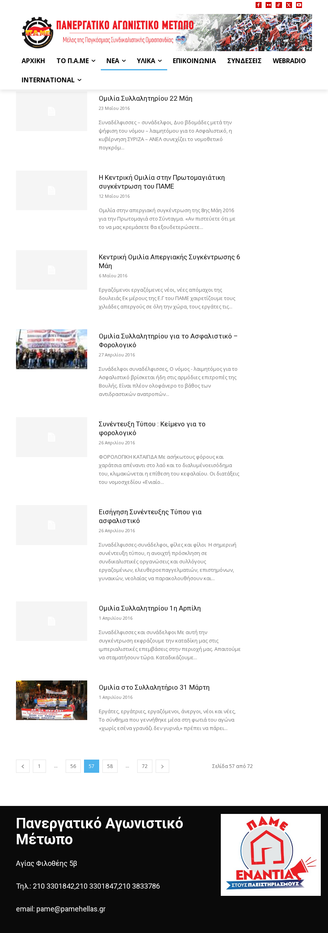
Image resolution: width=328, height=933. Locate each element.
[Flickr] (269, 5)
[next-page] (162, 766)
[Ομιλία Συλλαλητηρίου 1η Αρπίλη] (51, 621)
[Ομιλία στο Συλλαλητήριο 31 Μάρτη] (51, 700)
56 (73, 766)
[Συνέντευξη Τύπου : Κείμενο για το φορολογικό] (51, 437)
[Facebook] (259, 5)
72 (145, 766)
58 (110, 766)
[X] (289, 5)
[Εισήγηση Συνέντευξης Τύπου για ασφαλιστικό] (51, 525)
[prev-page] (23, 766)
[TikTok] (279, 5)
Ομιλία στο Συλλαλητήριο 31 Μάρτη (154, 687)
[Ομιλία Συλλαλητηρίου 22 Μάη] (51, 111)
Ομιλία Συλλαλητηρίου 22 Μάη (145, 98)
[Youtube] (299, 5)
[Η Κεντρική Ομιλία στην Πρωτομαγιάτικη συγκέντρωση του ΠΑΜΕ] (51, 190)
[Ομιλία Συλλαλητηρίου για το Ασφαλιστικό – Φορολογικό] (51, 349)
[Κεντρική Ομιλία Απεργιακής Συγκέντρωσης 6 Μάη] (51, 270)
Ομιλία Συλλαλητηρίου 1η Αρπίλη (150, 608)
